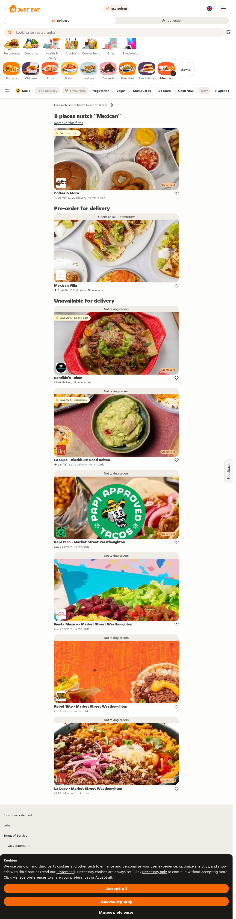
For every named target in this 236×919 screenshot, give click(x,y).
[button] (22, 8)
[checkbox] (11, 71)
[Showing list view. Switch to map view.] (228, 32)
